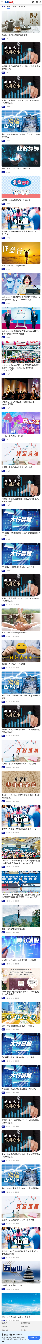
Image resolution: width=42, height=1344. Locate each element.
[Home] (9, 2)
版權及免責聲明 (25, 1323)
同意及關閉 (33, 1337)
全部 (8, 6)
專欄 (14, 6)
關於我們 (4, 1326)
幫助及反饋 (24, 1326)
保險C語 (22, 6)
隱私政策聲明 (5, 1330)
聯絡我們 (4, 1323)
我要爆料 (23, 1330)
